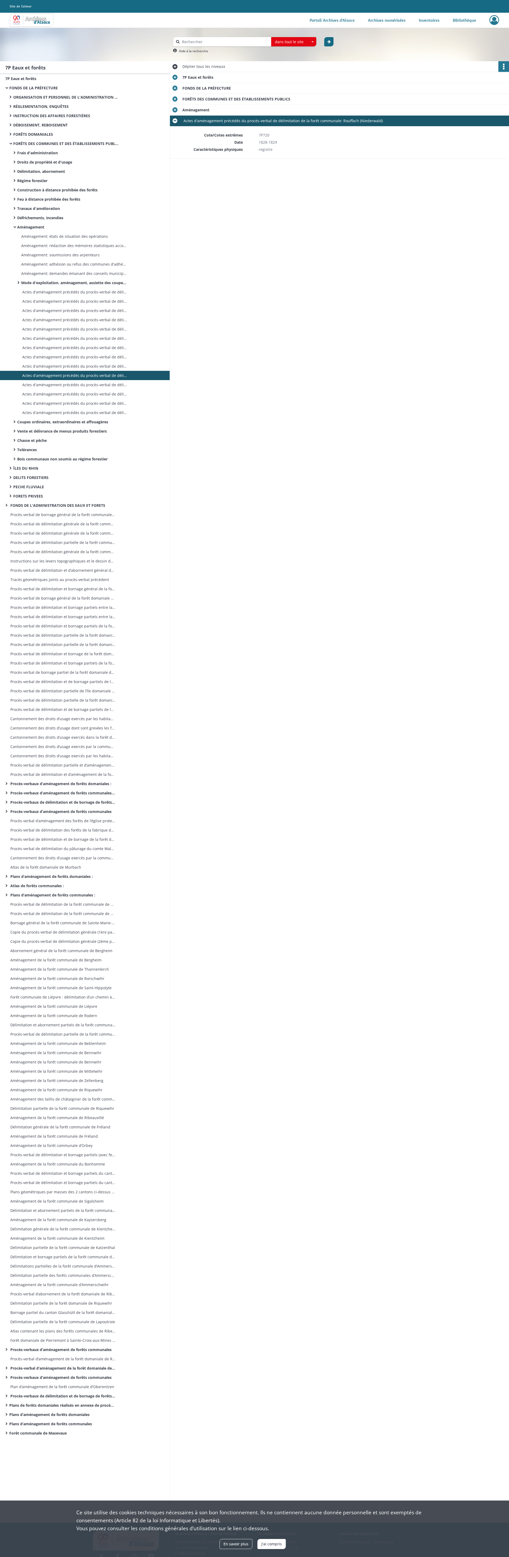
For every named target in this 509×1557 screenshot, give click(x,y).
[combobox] (293, 42)
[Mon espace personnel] (494, 20)
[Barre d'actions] (503, 66)
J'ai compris (271, 1543)
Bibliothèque (464, 20)
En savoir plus (235, 1543)
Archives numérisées (387, 20)
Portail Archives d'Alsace (332, 20)
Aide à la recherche (193, 51)
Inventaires (429, 20)
